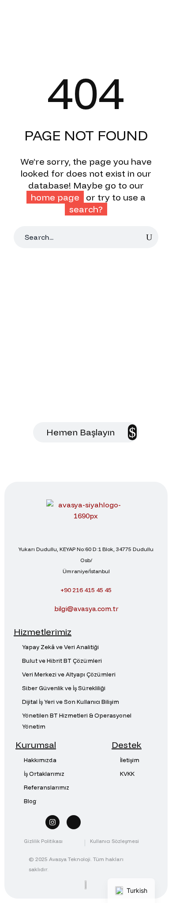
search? (86, 209)
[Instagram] (52, 822)
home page (55, 197)
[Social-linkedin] (74, 822)
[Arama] (149, 237)
